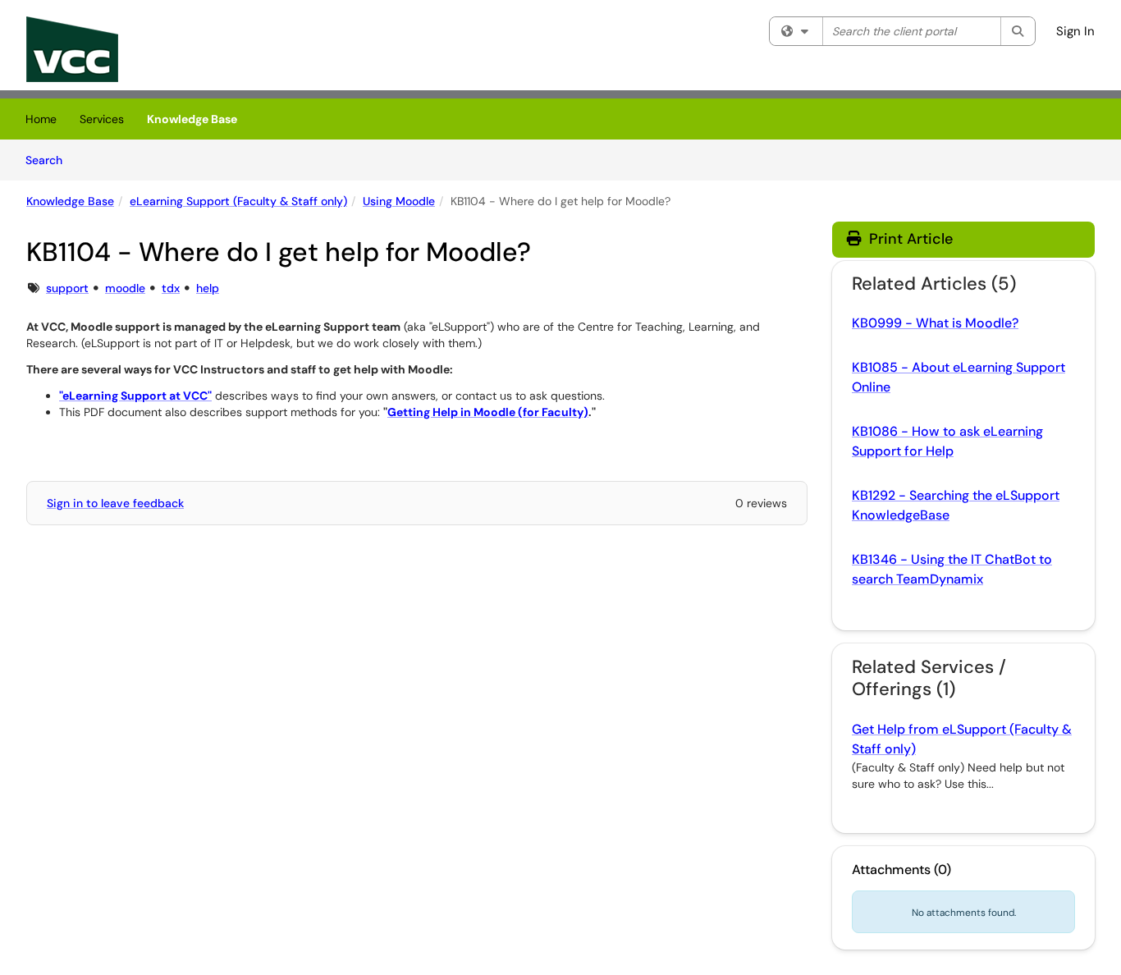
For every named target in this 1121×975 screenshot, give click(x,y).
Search (49, 159)
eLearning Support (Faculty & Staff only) (238, 201)
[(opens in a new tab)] (72, 49)
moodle (125, 288)
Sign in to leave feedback (115, 503)
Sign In (1075, 31)
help (207, 288)
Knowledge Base (192, 119)
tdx (171, 288)
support (67, 288)
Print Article (909, 239)
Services (102, 119)
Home (41, 119)
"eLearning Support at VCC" (135, 395)
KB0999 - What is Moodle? (935, 323)
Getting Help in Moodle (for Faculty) (487, 412)
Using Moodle (399, 201)
